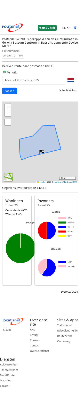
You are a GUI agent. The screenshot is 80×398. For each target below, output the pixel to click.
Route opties (68, 90)
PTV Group (67, 182)
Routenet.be (64, 336)
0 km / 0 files (47, 27)
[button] (41, 151)
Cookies (35, 340)
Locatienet (58, 182)
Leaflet (42, 182)
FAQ (32, 329)
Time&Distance (9, 370)
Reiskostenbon (9, 364)
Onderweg (63, 341)
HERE (74, 182)
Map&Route (7, 375)
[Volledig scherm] (8, 122)
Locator (4, 386)
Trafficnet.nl (64, 325)
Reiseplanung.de (67, 330)
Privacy (34, 335)
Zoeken (9, 91)
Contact (35, 345)
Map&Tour (6, 380)
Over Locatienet (39, 351)
